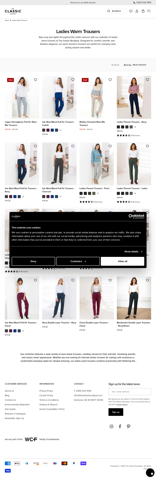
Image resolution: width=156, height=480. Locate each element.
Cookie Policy (46, 395)
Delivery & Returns (48, 404)
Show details (131, 251)
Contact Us (10, 400)
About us (9, 390)
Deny (33, 261)
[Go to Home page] (13, 11)
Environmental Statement (17, 404)
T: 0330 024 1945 (82, 390)
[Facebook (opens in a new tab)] (120, 426)
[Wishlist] (130, 11)
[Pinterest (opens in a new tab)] (129, 426)
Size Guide (10, 409)
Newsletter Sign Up (14, 418)
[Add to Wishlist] (35, 79)
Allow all (122, 261)
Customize (76, 261)
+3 (135, 127)
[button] (148, 11)
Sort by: (128, 64)
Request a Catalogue (15, 413)
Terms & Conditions (49, 400)
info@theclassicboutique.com (88, 395)
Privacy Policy (46, 390)
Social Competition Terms (52, 409)
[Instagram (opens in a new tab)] (111, 426)
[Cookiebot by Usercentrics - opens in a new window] (131, 216)
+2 (60, 130)
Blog (7, 395)
